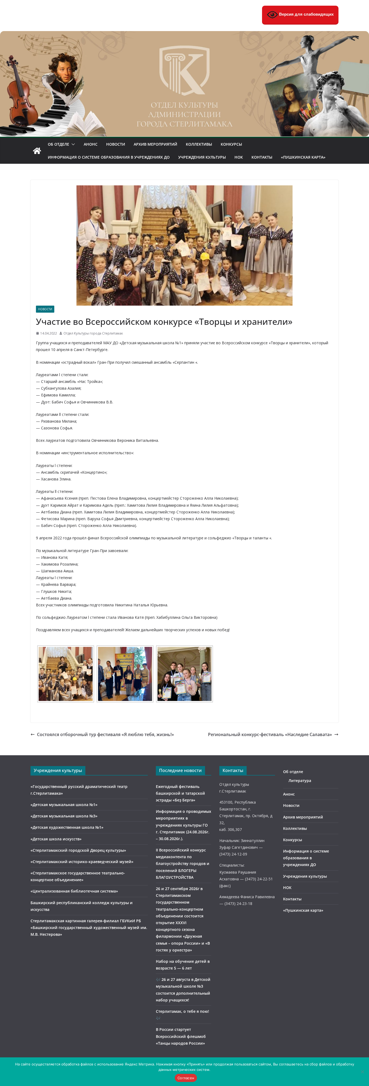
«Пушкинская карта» (303, 157)
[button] (72, 144)
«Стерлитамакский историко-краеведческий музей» (82, 861)
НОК (238, 157)
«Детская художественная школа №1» (67, 827)
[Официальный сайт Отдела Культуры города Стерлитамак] (184, 35)
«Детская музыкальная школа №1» (64, 804)
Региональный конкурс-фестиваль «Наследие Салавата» (270, 734)
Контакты (261, 157)
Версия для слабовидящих (306, 14)
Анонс (91, 144)
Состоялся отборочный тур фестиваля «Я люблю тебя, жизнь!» (105, 734)
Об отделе (58, 144)
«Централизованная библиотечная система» (74, 891)
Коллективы (199, 144)
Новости (115, 144)
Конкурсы (231, 144)
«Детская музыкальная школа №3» (64, 815)
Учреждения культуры (202, 157)
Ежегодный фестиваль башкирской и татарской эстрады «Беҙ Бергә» (180, 793)
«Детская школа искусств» (56, 838)
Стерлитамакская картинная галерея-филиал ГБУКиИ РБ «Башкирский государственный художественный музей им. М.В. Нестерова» (89, 927)
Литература (300, 780)
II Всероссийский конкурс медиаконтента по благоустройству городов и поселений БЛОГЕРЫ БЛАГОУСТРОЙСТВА (182, 863)
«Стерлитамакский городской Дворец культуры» (78, 850)
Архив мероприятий (155, 144)
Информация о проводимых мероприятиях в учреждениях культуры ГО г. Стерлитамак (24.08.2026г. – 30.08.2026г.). (183, 825)
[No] (362, 1071)
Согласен (185, 1078)
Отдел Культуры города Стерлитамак (93, 333)
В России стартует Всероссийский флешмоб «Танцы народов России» (181, 1036)
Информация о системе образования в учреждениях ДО (109, 157)
